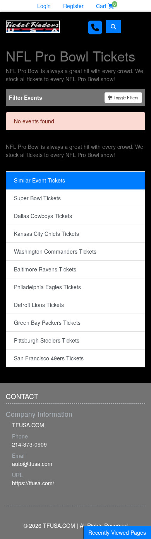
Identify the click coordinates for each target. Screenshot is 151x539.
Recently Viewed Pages (117, 532)
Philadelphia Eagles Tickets (47, 287)
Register (73, 6)
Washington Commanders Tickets (55, 251)
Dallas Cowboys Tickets (43, 216)
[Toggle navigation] (135, 27)
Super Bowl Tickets (37, 198)
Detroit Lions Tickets (39, 305)
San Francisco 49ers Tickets (49, 358)
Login (44, 6)
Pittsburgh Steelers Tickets (46, 340)
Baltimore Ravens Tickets (45, 269)
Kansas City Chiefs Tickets (46, 233)
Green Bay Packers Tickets (47, 322)
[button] (113, 26)
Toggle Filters (125, 97)
